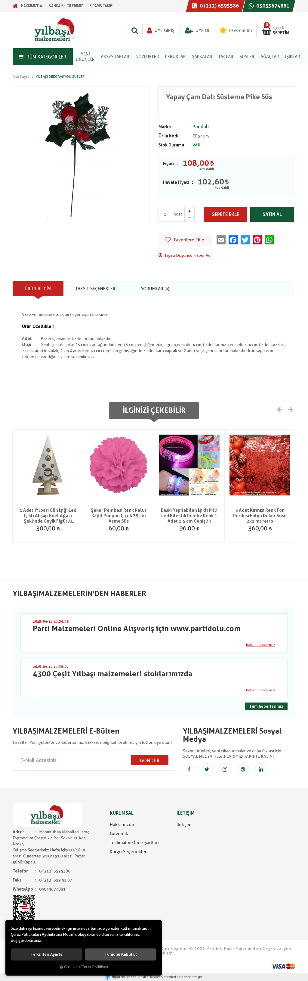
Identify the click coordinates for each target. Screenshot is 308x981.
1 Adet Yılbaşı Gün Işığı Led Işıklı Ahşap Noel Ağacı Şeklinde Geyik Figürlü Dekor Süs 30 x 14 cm (48, 516)
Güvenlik (119, 833)
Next (290, 409)
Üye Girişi (164, 30)
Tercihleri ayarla (47, 954)
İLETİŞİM (186, 813)
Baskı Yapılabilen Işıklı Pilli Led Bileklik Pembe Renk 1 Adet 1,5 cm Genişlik (189, 516)
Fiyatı (168, 163)
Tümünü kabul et (121, 954)
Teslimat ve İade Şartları (134, 842)
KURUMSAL (122, 813)
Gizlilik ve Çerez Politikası (86, 967)
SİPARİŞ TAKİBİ (101, 6)
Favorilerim (240, 30)
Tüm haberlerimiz (266, 706)
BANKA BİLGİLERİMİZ (66, 6)
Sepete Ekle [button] (225, 214)
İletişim (184, 824)
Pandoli (200, 127)
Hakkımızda (122, 824)
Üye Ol (202, 30)
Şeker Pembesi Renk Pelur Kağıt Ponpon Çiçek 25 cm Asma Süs (118, 516)
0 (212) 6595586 (219, 6)
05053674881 (272, 6)
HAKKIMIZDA (31, 6)
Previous (280, 409)
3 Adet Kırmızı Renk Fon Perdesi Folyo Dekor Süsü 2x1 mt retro (260, 516)
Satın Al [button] (272, 214)
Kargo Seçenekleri (129, 851)
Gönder (149, 760)
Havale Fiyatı (176, 182)
